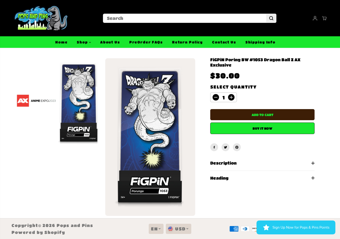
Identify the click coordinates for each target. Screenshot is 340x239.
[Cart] (324, 18)
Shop (83, 42)
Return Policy (187, 42)
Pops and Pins (75, 225)
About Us (110, 42)
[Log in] (315, 18)
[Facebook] (214, 147)
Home (61, 42)
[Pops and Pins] (40, 18)
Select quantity (233, 86)
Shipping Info (260, 42)
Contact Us (224, 42)
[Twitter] (225, 147)
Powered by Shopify (38, 232)
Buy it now (262, 128)
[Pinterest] (237, 147)
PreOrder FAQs (146, 42)
